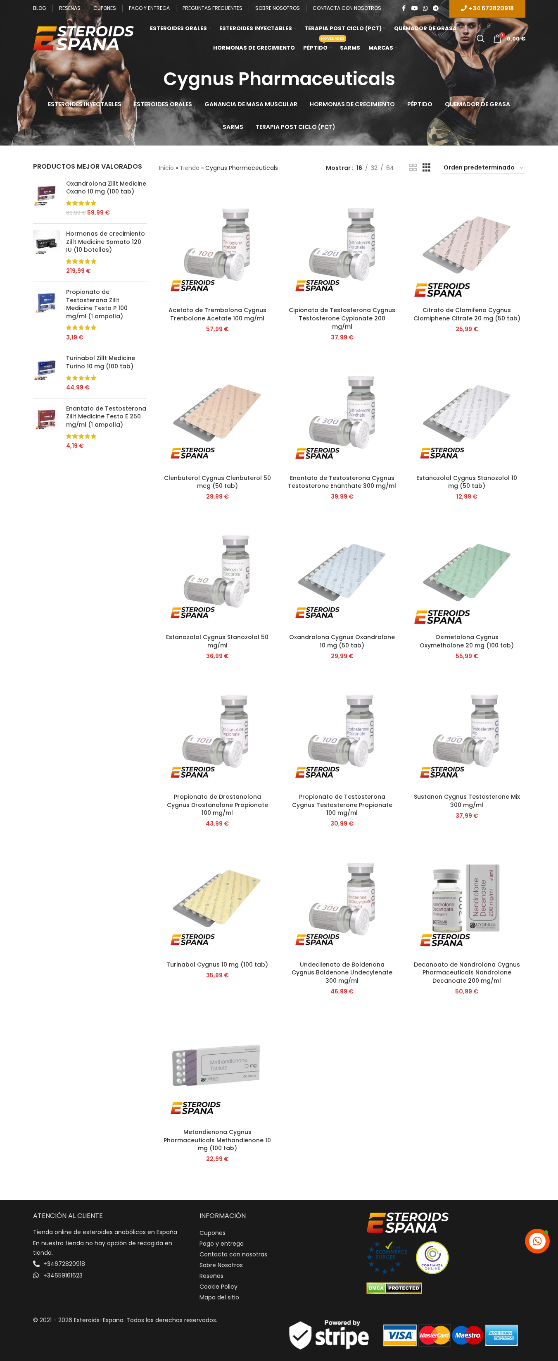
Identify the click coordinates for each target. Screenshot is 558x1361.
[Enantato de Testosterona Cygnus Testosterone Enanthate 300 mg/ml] (342, 411)
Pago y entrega (221, 1243)
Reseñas (211, 1276)
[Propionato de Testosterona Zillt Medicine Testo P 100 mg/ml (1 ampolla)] (46, 315)
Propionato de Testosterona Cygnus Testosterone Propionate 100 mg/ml (342, 805)
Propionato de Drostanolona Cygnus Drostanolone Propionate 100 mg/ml (217, 805)
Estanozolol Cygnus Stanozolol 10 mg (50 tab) (466, 482)
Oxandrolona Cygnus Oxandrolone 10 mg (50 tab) (342, 641)
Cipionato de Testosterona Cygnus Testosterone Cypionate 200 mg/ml (342, 318)
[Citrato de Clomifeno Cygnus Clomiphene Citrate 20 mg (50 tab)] (466, 244)
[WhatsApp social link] (425, 8)
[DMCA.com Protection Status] (394, 1288)
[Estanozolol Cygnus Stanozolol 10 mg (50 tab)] (466, 411)
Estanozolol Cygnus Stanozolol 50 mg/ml (217, 641)
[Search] (481, 38)
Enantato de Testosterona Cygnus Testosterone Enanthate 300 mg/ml (342, 482)
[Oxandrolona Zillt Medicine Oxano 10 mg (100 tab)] (46, 198)
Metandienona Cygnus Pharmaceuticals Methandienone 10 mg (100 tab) (217, 1140)
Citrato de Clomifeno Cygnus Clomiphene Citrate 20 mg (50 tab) (466, 314)
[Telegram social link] (435, 8)
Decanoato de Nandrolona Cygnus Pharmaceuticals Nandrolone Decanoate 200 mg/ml (467, 972)
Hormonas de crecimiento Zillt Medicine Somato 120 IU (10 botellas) (105, 242)
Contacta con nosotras (233, 1254)
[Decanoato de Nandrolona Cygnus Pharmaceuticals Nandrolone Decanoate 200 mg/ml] (466, 898)
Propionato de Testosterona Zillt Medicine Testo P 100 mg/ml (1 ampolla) (97, 304)
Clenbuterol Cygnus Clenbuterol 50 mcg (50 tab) (217, 482)
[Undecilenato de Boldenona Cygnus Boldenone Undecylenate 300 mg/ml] (342, 898)
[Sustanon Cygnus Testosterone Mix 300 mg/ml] (466, 731)
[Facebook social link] (404, 8)
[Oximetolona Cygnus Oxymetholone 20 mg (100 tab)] (466, 571)
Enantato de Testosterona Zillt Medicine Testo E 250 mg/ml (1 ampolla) (106, 417)
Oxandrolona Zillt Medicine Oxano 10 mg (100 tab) (106, 188)
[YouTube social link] (414, 8)
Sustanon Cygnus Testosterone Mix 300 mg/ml (467, 801)
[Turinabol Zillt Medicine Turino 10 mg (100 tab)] (46, 373)
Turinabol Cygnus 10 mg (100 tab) (217, 964)
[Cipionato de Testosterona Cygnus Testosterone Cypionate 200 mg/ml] (342, 244)
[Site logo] (83, 37)
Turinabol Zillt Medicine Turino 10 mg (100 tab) (100, 362)
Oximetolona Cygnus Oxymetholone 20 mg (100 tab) (467, 641)
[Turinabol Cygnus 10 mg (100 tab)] (217, 898)
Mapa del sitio (219, 1297)
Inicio (166, 168)
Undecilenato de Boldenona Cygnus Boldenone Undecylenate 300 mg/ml (342, 972)
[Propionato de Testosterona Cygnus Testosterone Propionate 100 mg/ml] (342, 731)
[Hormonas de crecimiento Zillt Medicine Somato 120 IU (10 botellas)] (46, 252)
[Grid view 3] (426, 167)
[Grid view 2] (413, 167)
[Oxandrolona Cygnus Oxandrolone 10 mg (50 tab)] (342, 571)
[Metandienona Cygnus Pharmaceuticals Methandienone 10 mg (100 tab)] (217, 1066)
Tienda (189, 168)
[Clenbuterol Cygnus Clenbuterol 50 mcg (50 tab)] (217, 411)
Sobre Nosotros (221, 1265)
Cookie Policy (218, 1286)
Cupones (212, 1233)
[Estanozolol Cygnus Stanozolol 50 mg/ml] (217, 571)
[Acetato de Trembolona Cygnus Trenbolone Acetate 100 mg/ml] (217, 244)
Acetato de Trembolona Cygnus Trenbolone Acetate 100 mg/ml (217, 314)
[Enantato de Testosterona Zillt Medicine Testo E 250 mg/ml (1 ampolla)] (46, 427)
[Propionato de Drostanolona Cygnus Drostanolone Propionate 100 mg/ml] (217, 731)
